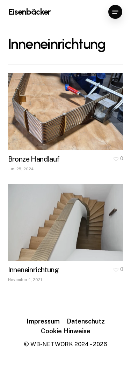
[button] (115, 11)
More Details (67, 106)
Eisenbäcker (30, 12)
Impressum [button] (43, 321)
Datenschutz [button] (86, 321)
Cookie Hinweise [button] (65, 331)
